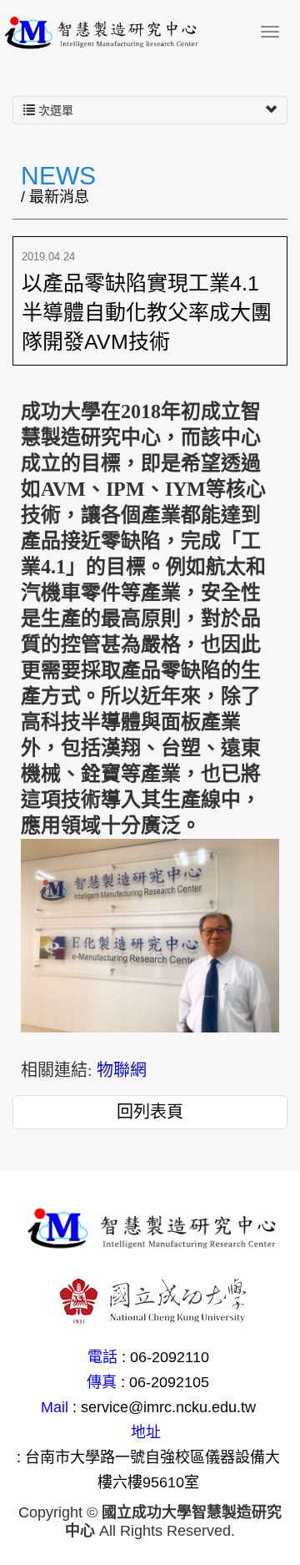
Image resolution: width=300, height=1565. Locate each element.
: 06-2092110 (165, 1357)
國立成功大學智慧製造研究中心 (125, 33)
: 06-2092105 (165, 1382)
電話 (103, 1357)
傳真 (102, 1382)
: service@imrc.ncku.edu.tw (164, 1407)
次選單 (54, 110)
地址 (146, 1432)
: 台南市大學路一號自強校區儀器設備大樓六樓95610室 (148, 1470)
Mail (54, 1407)
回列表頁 (150, 1112)
